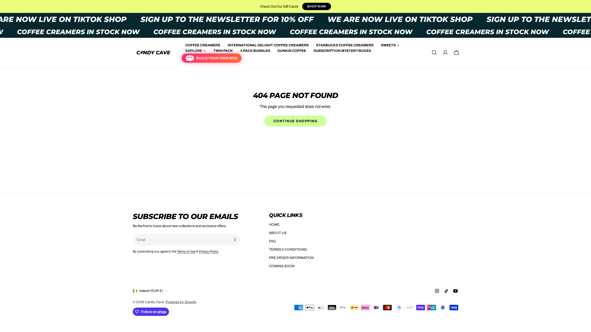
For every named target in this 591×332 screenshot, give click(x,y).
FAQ (272, 241)
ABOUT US (277, 233)
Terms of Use (186, 251)
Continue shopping (296, 121)
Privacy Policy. (209, 251)
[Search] (434, 52)
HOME (274, 224)
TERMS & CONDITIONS (288, 249)
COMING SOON (282, 266)
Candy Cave (154, 302)
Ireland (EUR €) (151, 291)
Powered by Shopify (181, 302)
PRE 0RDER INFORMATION (291, 258)
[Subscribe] (235, 240)
